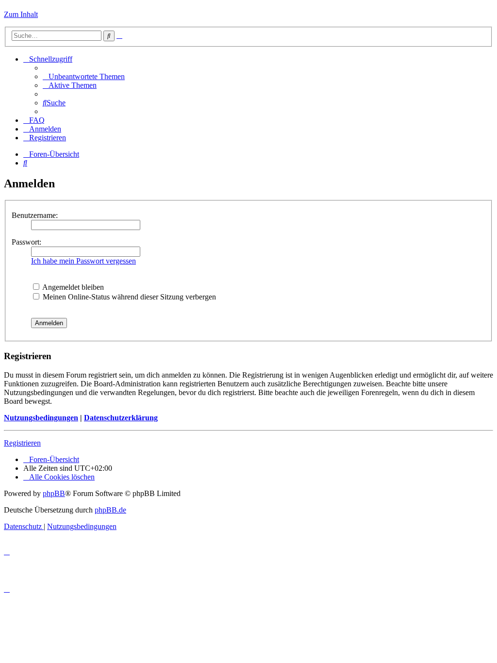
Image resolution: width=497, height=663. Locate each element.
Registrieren (22, 443)
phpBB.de (110, 510)
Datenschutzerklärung (121, 418)
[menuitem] (84, 76)
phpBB (54, 493)
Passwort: (26, 242)
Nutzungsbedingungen (41, 418)
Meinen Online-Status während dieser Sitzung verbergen (128, 297)
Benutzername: (35, 215)
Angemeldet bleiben (72, 287)
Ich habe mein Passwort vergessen (83, 261)
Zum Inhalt (21, 14)
